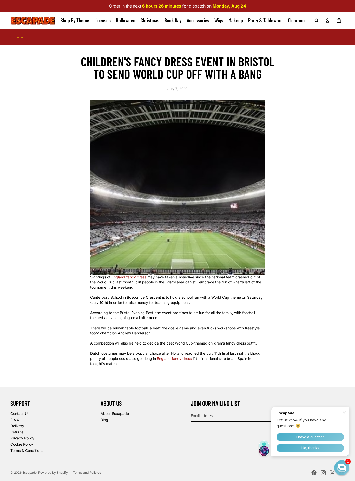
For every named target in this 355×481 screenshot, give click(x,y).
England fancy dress (128, 277)
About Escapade (115, 413)
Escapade (29, 472)
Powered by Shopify (53, 472)
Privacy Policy (22, 438)
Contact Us (19, 413)
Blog (104, 420)
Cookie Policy (21, 444)
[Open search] (316, 20)
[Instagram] (323, 473)
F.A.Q (15, 420)
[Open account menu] (327, 20)
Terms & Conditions (26, 450)
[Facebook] (314, 473)
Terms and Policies (87, 472)
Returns (16, 432)
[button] (341, 467)
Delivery (17, 426)
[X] (332, 473)
